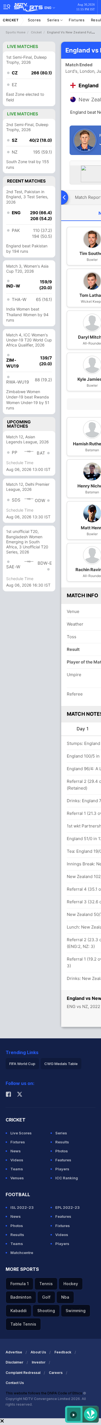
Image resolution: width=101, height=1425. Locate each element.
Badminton (20, 1297)
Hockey (70, 1283)
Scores (34, 20)
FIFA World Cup (22, 1063)
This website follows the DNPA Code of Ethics (44, 1393)
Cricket (11, 20)
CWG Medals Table (61, 1063)
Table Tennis (23, 1324)
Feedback (62, 1352)
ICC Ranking (66, 1178)
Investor (38, 1362)
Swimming (76, 1310)
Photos (61, 1151)
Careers (56, 1373)
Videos (16, 1160)
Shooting (46, 1310)
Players (62, 1169)
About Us (38, 1352)
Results (62, 1142)
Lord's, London (80, 71)
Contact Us (15, 1383)
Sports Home (16, 32)
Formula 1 (19, 1283)
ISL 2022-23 (22, 1207)
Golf (46, 1297)
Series (53, 20)
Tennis (46, 1283)
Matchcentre (21, 1252)
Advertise (14, 1352)
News (15, 1151)
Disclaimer (14, 1362)
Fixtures (77, 20)
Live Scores (21, 1133)
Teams (16, 1169)
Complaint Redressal (23, 1373)
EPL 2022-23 (67, 1207)
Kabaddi (18, 1310)
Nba (65, 1297)
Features (63, 1160)
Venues (17, 1178)
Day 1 (82, 728)
